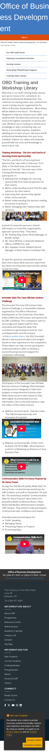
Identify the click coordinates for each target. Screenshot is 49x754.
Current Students (12, 661)
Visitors (7, 683)
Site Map (8, 644)
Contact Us (9, 700)
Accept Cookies (34, 740)
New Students (11, 656)
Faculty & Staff (11, 678)
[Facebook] (5, 705)
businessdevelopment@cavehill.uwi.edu (24, 578)
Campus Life (10, 635)
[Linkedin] (21, 705)
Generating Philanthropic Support (21, 70)
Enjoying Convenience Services (20, 58)
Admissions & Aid (12, 622)
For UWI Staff (41, 42)
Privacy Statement (14, 732)
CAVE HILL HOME (6, 42)
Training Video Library (16, 76)
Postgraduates (11, 670)
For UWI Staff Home (15, 52)
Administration (11, 626)
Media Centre (10, 695)
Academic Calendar (13, 631)
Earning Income (13, 64)
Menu (24, 37)
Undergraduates (12, 665)
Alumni (7, 674)
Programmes (10, 618)
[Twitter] (9, 705)
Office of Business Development (25, 42)
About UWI (9, 613)
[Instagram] (17, 705)
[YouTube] (13, 705)
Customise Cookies (32, 745)
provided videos (17, 336)
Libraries (8, 640)
